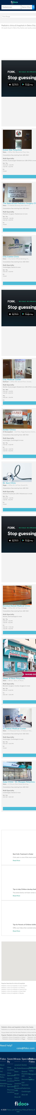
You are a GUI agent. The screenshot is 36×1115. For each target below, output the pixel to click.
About (2, 1065)
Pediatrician (26, 1088)
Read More (16, 860)
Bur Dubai (18, 1068)
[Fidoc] (14, 2)
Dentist (24, 1065)
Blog (1, 1068)
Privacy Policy (21, 1110)
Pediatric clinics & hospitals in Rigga (13, 1039)
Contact (3, 1080)
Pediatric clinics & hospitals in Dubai (13, 1037)
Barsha (16, 1075)
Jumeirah (17, 1065)
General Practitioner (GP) (26, 1074)
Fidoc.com (11, 1110)
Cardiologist (26, 1091)
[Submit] (33, 7)
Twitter (31, 1071)
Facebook (32, 1067)
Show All (17, 1097)
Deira (16, 1071)
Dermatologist (27, 1079)
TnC (1, 1071)
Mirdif (16, 1094)
